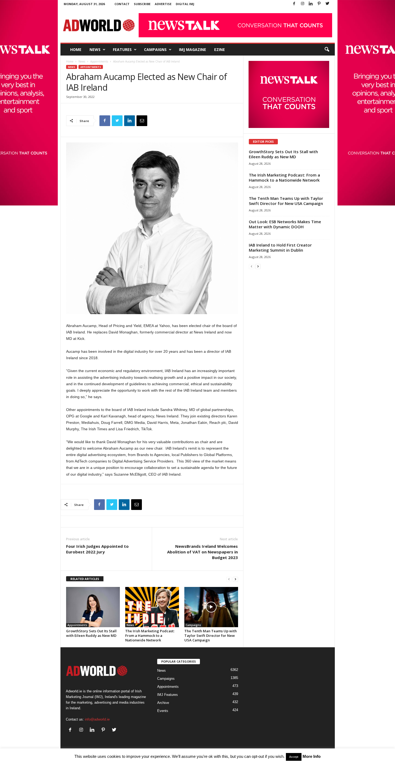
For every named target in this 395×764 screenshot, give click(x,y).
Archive (163, 703)
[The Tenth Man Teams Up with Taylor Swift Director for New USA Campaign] (211, 607)
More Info (312, 756)
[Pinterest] (319, 4)
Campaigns (155, 49)
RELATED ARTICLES (84, 579)
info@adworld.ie (97, 719)
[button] (327, 50)
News (94, 49)
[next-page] (235, 579)
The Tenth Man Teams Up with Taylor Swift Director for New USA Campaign (210, 635)
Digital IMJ (185, 4)
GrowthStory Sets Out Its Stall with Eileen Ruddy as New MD (91, 633)
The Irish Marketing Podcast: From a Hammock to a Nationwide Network (149, 635)
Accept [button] (293, 756)
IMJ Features (167, 695)
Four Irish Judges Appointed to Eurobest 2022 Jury (97, 548)
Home (75, 49)
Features (122, 49)
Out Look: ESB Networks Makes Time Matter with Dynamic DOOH (285, 224)
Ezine (219, 49)
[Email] (142, 120)
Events (162, 711)
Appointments (99, 61)
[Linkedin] (311, 4)
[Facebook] (294, 4)
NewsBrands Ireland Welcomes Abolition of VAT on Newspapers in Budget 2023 (202, 551)
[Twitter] (327, 4)
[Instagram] (302, 4)
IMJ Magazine (192, 49)
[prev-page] (229, 579)
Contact (122, 4)
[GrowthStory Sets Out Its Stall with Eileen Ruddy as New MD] (93, 607)
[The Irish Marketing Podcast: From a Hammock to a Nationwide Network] (152, 607)
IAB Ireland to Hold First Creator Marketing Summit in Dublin (280, 247)
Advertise (163, 4)
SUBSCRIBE (142, 4)
